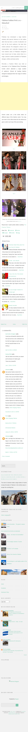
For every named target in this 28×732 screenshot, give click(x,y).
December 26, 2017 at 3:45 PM (12, 412)
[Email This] (5, 236)
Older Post (24, 324)
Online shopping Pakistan (15, 407)
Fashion (14, 16)
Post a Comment (6, 456)
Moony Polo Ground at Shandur (14, 554)
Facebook (11, 230)
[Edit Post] (3, 31)
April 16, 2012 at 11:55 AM (11, 350)
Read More (20, 257)
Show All (25, 655)
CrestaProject (12, 712)
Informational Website (10, 428)
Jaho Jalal (12, 711)
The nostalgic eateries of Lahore (14, 541)
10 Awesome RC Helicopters (15, 641)
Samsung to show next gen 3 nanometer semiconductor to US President (15, 632)
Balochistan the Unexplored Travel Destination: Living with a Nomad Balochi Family (13, 477)
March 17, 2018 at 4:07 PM (11, 452)
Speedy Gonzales (13, 305)
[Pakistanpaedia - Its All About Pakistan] (14, 574)
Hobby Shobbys (6, 639)
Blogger (17, 699)
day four (19, 221)
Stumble (12, 233)
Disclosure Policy (5, 592)
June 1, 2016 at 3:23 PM (10, 365)
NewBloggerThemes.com (14, 713)
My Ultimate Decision (8, 610)
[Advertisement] (14, 96)
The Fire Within (6, 649)
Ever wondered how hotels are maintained (10, 531)
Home (14, 324)
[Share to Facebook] (10, 236)
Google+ (6, 233)
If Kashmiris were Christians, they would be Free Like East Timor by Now (13, 651)
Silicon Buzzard (7, 630)
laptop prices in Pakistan (10, 423)
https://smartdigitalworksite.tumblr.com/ (14, 448)
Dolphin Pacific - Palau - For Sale (16, 621)
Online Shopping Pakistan (11, 418)
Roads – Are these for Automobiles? (15, 534)
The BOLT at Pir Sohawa (12, 548)
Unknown (7, 369)
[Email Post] (3, 236)
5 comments (6, 28)
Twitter (18, 230)
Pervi (6, 416)
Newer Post (3, 324)
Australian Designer (10, 334)
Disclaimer (3, 588)
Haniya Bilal (8, 354)
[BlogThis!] (7, 236)
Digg (18, 233)
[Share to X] (8, 236)
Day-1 (14, 149)
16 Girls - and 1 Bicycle (14, 260)
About (2, 584)
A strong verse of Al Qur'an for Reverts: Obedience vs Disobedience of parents (16, 613)
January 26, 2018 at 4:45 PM (11, 432)
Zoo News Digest (7, 620)
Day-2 (14, 193)
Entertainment (6, 16)
